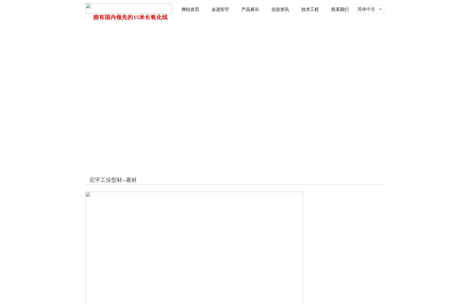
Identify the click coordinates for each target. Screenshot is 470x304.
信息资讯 (280, 9)
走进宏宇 (220, 9)
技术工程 (310, 9)
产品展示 (250, 9)
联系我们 (340, 9)
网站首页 (190, 9)
